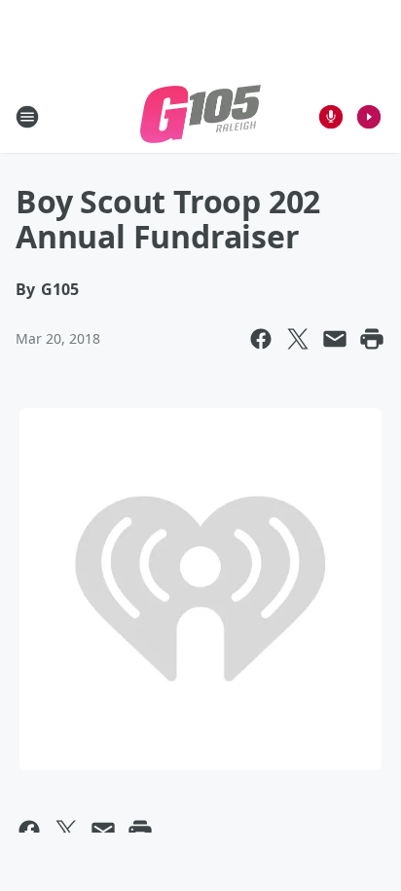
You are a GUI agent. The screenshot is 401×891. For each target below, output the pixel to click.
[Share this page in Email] (334, 339)
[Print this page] (371, 339)
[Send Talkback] (331, 117)
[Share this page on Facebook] (260, 339)
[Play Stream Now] (369, 117)
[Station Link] (200, 116)
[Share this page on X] (297, 339)
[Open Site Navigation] (27, 117)
